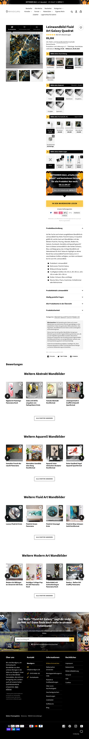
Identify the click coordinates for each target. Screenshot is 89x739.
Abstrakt (57, 317)
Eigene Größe (78, 117)
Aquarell (63, 317)
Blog (47, 708)
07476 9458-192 (35, 673)
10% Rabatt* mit (55, 2)
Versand (68, 675)
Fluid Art (69, 317)
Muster (80, 85)
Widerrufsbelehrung (72, 671)
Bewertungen (50, 696)
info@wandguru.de (33, 670)
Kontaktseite (34, 677)
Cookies (68, 682)
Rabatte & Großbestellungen (52, 681)
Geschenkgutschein (52, 692)
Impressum (69, 663)
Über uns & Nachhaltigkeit (51, 687)
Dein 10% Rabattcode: (64, 190)
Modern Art (76, 317)
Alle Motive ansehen (44, 418)
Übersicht (74, 85)
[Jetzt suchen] (71, 639)
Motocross (24, 716)
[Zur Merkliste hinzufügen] (81, 27)
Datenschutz (69, 667)
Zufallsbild (49, 700)
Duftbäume (50, 704)
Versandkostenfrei (62, 42)
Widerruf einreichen (52, 663)
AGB (66, 679)
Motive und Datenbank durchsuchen (45, 644)
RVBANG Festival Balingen (35, 716)
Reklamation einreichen (50, 668)
